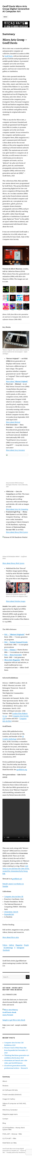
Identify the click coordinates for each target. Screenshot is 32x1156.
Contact (5, 1119)
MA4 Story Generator (10, 1110)
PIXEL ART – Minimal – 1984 (12, 1134)
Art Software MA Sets (10, 1090)
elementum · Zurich (11, 912)
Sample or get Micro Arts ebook (13, 1020)
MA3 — (10, 650)
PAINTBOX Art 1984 (9, 1143)
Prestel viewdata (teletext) (12, 1094)
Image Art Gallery (8, 1099)
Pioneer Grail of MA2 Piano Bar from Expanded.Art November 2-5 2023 (16, 1050)
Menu (5, 17)
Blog (4, 1123)
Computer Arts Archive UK (13, 896)
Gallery (11, 945)
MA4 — (13, 655)
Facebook (6, 950)
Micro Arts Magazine (12, 660)
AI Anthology (8, 948)
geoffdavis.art (17, 879)
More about (17, 381)
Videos (4, 945)
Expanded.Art (9, 914)
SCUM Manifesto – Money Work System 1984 (13, 1128)
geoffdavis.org (22, 769)
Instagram (20, 948)
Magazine (18, 945)
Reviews (5, 1086)
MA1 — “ (14, 634)
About (4, 1081)
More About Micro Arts (10, 937)
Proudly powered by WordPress (16, 1152)
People (26, 945)
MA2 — (16, 642)
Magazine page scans (10, 1114)
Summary (6, 1077)
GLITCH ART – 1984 (9, 1138)
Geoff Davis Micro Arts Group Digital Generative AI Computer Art (15, 9)
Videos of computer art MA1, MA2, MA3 (14, 1104)
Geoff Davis (8, 56)
